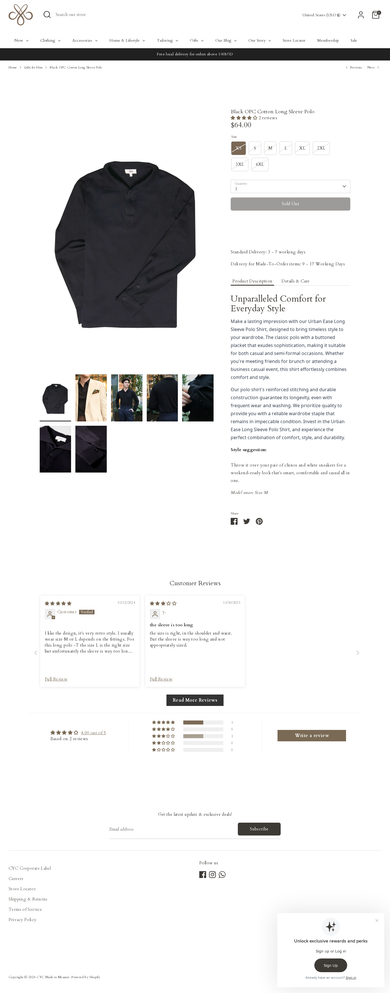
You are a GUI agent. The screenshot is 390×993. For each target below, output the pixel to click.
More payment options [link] (290, 235)
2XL (321, 148)
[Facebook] (202, 874)
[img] (58, 603)
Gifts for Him (33, 67)
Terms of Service (25, 909)
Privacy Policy (22, 920)
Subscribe (259, 829)
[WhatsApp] (222, 874)
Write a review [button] (312, 735)
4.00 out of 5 (93, 733)
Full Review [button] (56, 679)
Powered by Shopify (85, 977)
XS (239, 148)
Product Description (252, 281)
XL (302, 148)
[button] (244, 118)
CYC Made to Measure (53, 977)
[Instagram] (212, 874)
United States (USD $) (321, 15)
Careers (16, 878)
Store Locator (22, 889)
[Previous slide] (34, 652)
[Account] (361, 15)
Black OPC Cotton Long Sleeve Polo (75, 67)
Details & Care (295, 281)
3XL (240, 164)
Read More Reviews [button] (195, 700)
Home (13, 67)
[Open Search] (47, 14)
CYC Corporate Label (30, 868)
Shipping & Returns (28, 899)
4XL (260, 164)
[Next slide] (356, 652)
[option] (127, 241)
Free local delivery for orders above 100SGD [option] (195, 54)
